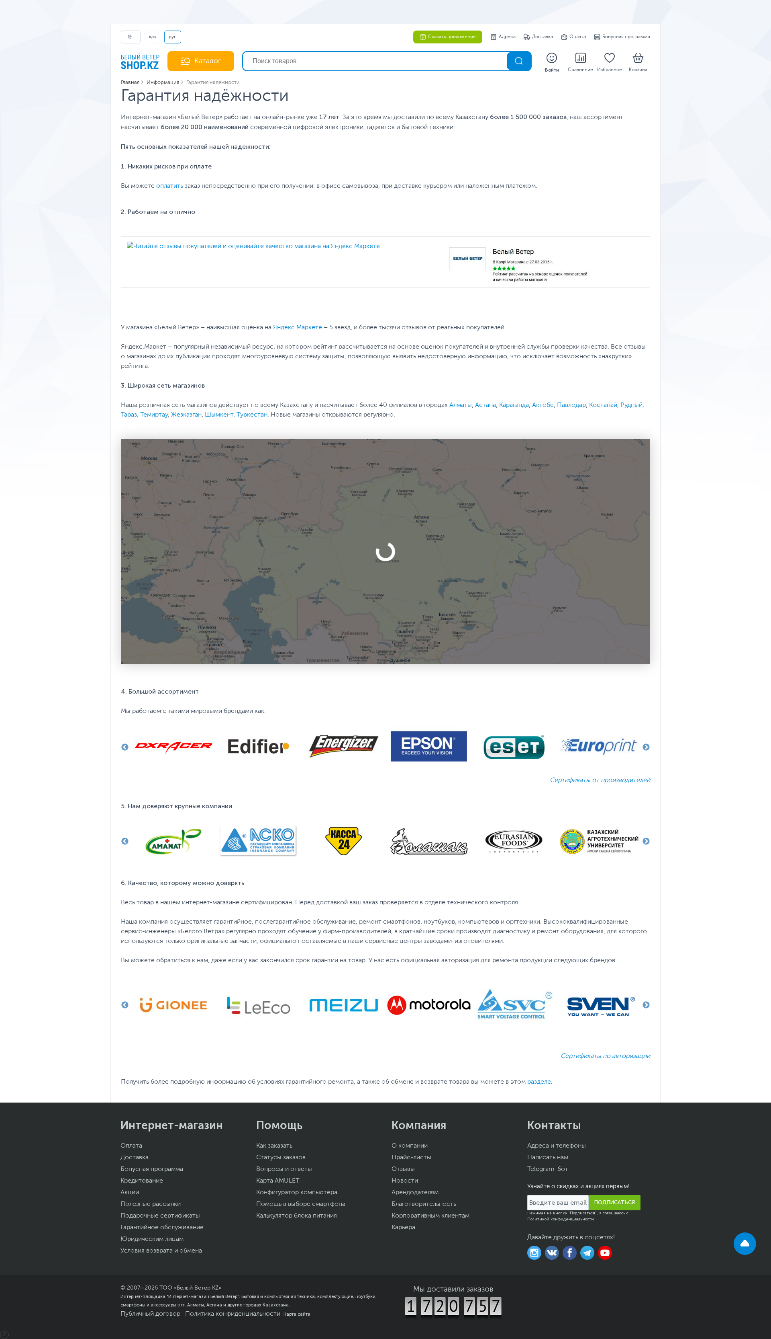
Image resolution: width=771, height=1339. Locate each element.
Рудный (631, 405)
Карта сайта (297, 1314)
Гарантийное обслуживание (162, 1227)
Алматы (460, 405)
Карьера (403, 1227)
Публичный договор (150, 1314)
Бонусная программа (626, 37)
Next (646, 747)
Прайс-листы (411, 1157)
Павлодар (571, 405)
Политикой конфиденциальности (560, 1219)
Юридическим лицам (152, 1239)
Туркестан (252, 415)
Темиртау (154, 415)
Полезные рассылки (150, 1204)
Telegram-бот (547, 1169)
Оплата (577, 37)
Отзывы (403, 1169)
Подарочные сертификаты (160, 1216)
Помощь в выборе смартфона (300, 1204)
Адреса (507, 37)
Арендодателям (415, 1192)
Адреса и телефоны (556, 1146)
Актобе (543, 405)
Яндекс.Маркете (297, 327)
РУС (173, 37)
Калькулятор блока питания (296, 1216)
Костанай (603, 405)
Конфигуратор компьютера (296, 1192)
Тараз (129, 415)
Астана (485, 405)
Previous (125, 747)
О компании (410, 1146)
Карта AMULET (278, 1181)
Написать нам (547, 1157)
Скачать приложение (452, 37)
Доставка (542, 37)
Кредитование (141, 1181)
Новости (405, 1181)
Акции (129, 1192)
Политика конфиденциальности (232, 1314)
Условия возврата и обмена (161, 1251)
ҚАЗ (152, 37)
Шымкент (219, 415)
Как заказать (274, 1146)
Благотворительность (424, 1204)
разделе (539, 1082)
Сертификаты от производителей (600, 780)
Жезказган (186, 415)
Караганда (514, 405)
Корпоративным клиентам (430, 1216)
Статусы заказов (281, 1157)
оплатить (169, 186)
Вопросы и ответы (284, 1169)
